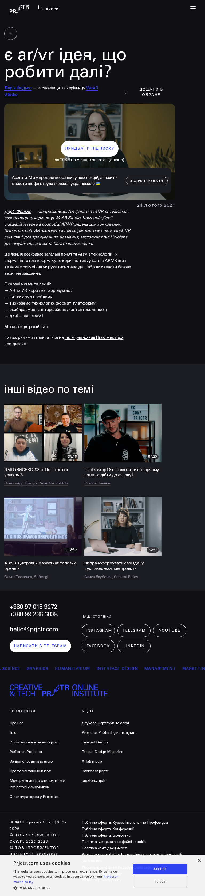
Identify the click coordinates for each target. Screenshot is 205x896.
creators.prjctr (94, 780)
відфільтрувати (146, 180)
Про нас (16, 723)
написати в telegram (40, 646)
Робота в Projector (26, 752)
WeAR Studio (67, 217)
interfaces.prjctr (95, 771)
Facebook (98, 646)
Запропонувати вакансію (31, 761)
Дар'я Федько (17, 87)
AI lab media (92, 761)
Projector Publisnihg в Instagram (109, 732)
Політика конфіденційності (104, 848)
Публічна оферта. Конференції (108, 829)
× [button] (199, 861)
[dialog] (102, 875)
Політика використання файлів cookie (113, 841)
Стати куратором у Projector (34, 796)
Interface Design (106, 668)
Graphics (26, 668)
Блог (14, 732)
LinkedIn (133, 646)
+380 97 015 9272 (33, 607)
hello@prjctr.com (34, 629)
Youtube (169, 630)
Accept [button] (159, 869)
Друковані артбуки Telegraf (105, 723)
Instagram (99, 630)
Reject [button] (160, 881)
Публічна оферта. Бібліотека (106, 835)
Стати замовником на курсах (34, 742)
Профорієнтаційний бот (30, 771)
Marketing (184, 668)
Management (149, 668)
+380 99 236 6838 (33, 614)
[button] (70, 888)
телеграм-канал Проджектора (94, 337)
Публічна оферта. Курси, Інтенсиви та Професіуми (125, 822)
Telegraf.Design (95, 742)
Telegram (133, 630)
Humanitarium (61, 668)
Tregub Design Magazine (102, 752)
